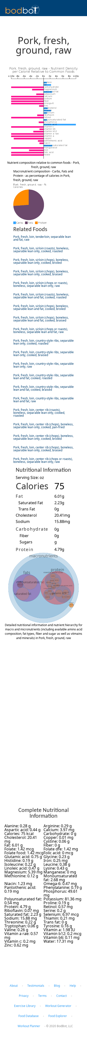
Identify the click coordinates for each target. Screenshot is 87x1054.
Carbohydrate (32, 529)
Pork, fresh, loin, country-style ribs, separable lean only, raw (43, 365)
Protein (24, 549)
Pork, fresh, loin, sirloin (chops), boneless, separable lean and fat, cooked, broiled (41, 307)
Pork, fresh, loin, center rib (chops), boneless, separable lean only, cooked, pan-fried (43, 425)
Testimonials (35, 986)
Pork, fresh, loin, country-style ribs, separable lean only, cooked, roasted (43, 342)
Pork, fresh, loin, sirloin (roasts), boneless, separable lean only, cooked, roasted (41, 249)
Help (73, 986)
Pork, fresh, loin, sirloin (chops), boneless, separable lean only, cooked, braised (41, 272)
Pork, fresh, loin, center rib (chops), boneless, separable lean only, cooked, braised (43, 448)
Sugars (26, 542)
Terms (42, 996)
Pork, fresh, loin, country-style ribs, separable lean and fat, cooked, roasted (43, 376)
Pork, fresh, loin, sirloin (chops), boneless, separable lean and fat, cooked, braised (41, 318)
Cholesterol (26, 515)
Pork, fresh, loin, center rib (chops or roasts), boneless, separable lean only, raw (43, 460)
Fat (19, 496)
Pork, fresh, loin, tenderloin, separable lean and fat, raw (42, 238)
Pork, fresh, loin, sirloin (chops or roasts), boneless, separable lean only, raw (40, 284)
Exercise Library (25, 1006)
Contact (61, 996)
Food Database (28, 1016)
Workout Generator (58, 1006)
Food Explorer (57, 1016)
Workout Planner (29, 1026)
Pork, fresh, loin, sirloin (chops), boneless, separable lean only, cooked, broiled (41, 261)
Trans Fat (26, 509)
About (14, 986)
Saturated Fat (30, 502)
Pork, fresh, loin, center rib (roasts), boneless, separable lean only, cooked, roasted (39, 413)
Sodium (23, 521)
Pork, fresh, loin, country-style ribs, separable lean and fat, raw (43, 399)
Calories (32, 486)
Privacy (24, 996)
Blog (57, 986)
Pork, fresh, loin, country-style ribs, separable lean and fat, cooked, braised (43, 388)
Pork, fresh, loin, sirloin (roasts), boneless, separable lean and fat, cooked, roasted (41, 295)
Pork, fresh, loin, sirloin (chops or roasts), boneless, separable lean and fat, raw (40, 330)
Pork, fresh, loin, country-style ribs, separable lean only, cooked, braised (43, 353)
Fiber (24, 535)
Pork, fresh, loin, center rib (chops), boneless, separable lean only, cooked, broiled (43, 437)
